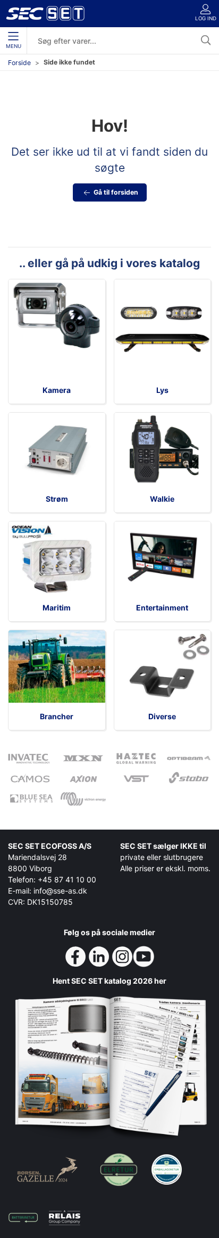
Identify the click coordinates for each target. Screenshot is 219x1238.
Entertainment (162, 607)
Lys (162, 390)
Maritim (57, 607)
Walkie (162, 498)
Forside (19, 63)
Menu (13, 46)
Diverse (162, 716)
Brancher (56, 716)
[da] (45, 13)
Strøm (57, 498)
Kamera (57, 390)
